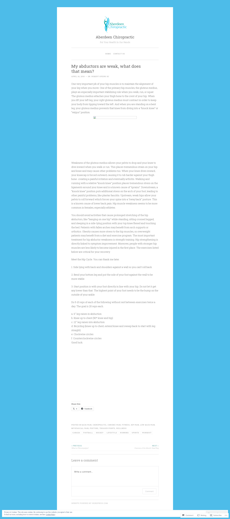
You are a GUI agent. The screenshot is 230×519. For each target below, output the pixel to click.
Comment (149, 491)
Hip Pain (135, 425)
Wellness (121, 428)
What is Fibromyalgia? (80, 447)
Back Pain (87, 425)
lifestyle (112, 433)
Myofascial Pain (80, 428)
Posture (94, 428)
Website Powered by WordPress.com (89, 503)
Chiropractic (99, 425)
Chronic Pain (114, 425)
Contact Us (119, 54)
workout (146, 433)
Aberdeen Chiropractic (115, 37)
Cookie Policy (50, 514)
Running (124, 433)
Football (88, 433)
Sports (135, 433)
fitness (126, 425)
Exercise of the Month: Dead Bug (146, 447)
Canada (76, 433)
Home (108, 54)
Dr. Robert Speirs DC (98, 76)
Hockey (100, 433)
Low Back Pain (147, 425)
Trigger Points (107, 428)
